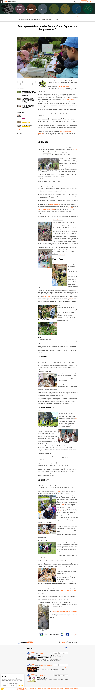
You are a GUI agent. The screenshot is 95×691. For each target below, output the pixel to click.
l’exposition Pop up (47, 152)
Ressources (44, 15)
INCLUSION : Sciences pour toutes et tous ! (46, 653)
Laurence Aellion (61, 254)
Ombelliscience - (45, 33)
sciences (33, 82)
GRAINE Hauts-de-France (63, 86)
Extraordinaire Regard (54, 592)
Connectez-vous (84, 1)
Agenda (28, 15)
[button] (2, 689)
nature (22, 84)
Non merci (5, 685)
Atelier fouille (24, 121)
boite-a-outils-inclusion (63, 653)
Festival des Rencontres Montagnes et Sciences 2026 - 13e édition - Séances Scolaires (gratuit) (28, 115)
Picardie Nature (58, 491)
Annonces (33, 15)
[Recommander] (67, 643)
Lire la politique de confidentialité (7, 681)
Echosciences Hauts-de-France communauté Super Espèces (64, 611)
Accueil (19, 15)
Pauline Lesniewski (47, 296)
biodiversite (20, 82)
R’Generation (73, 268)
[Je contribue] (78, 1)
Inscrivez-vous (91, 1)
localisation (59, 511)
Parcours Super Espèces (29, 9)
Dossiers (38, 15)
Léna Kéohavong (41, 446)
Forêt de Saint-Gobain (58, 219)
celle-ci (63, 504)
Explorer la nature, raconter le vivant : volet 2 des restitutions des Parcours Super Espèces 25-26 (28, 106)
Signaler (20, 133)
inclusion (55, 653)
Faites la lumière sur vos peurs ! (27, 125)
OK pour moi (20, 685)
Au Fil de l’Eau (62, 218)
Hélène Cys (70, 298)
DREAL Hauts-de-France (56, 90)
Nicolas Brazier (25, 109)
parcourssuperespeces (27, 82)
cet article (42, 107)
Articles (23, 15)
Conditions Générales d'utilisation (71, 688)
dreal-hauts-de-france (28, 84)
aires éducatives (70, 99)
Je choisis (12, 685)
